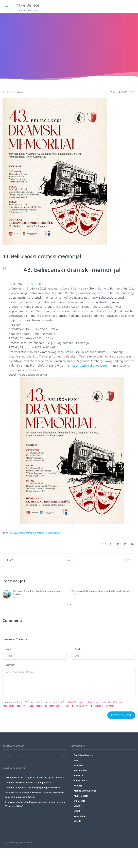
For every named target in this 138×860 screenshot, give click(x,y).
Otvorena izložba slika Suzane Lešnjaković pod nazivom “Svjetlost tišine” (35, 803)
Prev (10, 560)
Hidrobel (78, 765)
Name (9, 649)
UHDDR (77, 805)
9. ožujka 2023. (120, 92)
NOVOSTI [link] (33, 284)
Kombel (78, 785)
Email (78, 649)
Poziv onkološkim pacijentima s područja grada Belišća (101, 590)
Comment (10, 664)
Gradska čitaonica (83, 755)
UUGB (77, 810)
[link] (72, 450)
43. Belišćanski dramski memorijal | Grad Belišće (35, 532)
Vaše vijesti (80, 816)
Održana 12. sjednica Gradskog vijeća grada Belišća (32, 787)
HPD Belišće (80, 770)
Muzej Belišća (81, 795)
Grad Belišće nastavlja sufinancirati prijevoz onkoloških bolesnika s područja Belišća (34, 794)
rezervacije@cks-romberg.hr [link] (91, 365)
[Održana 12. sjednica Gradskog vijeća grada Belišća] (7, 594)
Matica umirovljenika (85, 790)
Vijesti (20, 92)
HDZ (76, 760)
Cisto (8, 92)
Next (128, 560)
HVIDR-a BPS (81, 780)
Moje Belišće (28, 7)
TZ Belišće (79, 800)
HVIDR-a (78, 775)
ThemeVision (26, 842)
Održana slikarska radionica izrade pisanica (28, 782)
